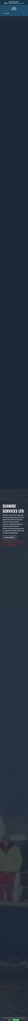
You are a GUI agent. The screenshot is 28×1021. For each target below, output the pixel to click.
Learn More (9, 537)
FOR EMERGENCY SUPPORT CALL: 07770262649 (13, 543)
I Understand (15, 1019)
